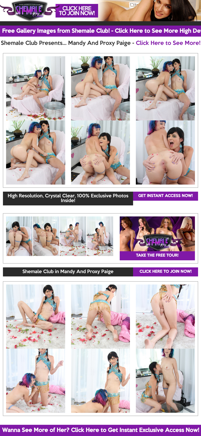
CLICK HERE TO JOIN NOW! (166, 271)
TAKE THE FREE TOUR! (157, 255)
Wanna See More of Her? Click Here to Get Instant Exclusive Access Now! (100, 430)
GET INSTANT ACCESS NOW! (165, 196)
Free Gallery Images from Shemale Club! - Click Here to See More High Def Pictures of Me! (101, 31)
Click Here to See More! (168, 43)
